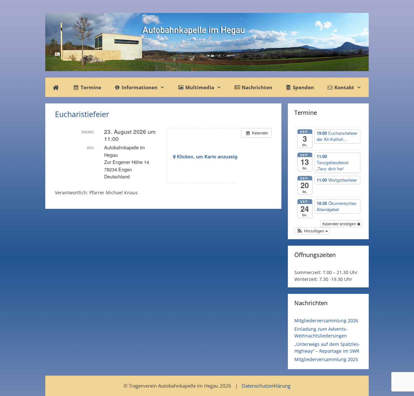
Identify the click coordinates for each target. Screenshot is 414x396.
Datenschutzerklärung (266, 385)
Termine (90, 87)
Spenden (302, 87)
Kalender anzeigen (339, 223)
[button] (312, 231)
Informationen (139, 87)
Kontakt (343, 87)
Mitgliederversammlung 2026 (326, 320)
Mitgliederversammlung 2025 (326, 359)
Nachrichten (256, 87)
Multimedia (199, 87)
